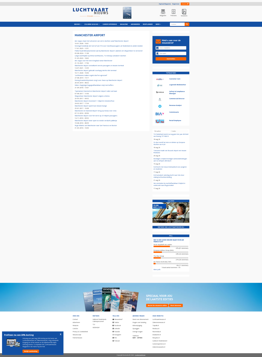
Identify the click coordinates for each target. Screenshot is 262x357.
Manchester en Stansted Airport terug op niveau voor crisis (95, 111)
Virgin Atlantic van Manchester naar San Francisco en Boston (96, 125)
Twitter (116, 322)
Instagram (117, 335)
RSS (115, 338)
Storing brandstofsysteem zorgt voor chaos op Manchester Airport (98, 80)
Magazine (124, 24)
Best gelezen (158, 131)
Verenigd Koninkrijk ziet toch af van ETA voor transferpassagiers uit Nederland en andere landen (109, 46)
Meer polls (157, 269)
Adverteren (76, 322)
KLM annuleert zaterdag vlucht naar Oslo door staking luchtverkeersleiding (169, 176)
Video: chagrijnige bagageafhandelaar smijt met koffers (94, 85)
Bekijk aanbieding (30, 351)
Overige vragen (138, 332)
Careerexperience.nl (158, 344)
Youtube (117, 332)
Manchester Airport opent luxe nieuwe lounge (91, 106)
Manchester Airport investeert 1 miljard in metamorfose (94, 101)
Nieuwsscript (77, 335)
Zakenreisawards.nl (158, 347)
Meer (158, 24)
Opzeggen (136, 328)
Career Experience (110, 24)
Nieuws (77, 24)
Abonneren (135, 24)
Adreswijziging (137, 325)
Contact (75, 319)
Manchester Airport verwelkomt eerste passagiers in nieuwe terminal (99, 65)
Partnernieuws (77, 338)
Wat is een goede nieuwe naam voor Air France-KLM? (169, 241)
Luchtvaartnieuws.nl (159, 319)
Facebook (117, 325)
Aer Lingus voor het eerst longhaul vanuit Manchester (93, 61)
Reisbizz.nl (155, 328)
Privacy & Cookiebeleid (80, 332)
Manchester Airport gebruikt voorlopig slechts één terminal (95, 70)
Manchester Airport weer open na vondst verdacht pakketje (96, 120)
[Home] (90, 12)
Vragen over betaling (139, 322)
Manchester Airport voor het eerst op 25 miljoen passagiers (96, 116)
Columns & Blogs (91, 24)
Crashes (174, 131)
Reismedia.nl (156, 332)
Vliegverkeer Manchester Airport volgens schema (92, 96)
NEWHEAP (96, 327)
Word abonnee (175, 305)
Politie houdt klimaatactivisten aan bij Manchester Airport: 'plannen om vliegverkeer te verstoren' (109, 51)
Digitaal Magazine (165, 4)
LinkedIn (117, 328)
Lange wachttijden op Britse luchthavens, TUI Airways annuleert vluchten (100, 56)
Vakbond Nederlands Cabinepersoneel (99, 320)
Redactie (75, 325)
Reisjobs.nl (156, 338)
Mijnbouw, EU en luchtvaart (165, 220)
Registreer (175, 4)
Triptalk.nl (155, 325)
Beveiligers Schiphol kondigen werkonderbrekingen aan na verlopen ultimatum (170, 160)
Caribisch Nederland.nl (159, 341)
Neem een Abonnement (141, 319)
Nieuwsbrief (118, 319)
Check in (184, 4)
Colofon (75, 328)
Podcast (117, 341)
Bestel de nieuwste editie (157, 305)
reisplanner (148, 24)
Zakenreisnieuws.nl (158, 322)
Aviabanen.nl (156, 335)
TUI (94, 324)
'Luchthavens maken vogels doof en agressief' (91, 75)
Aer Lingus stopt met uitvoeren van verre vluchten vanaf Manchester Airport (102, 41)
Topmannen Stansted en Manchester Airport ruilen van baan (96, 91)
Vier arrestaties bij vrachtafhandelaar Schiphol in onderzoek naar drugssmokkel (169, 184)
